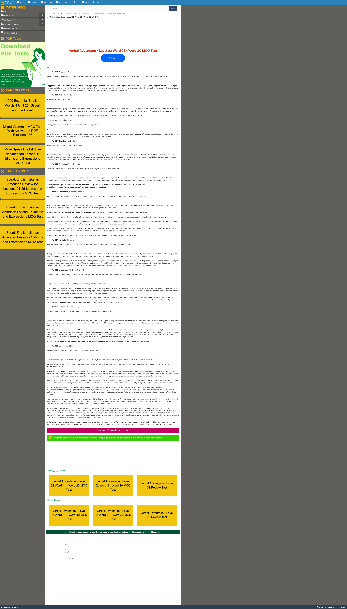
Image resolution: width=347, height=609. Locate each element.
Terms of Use (330, 607)
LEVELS (21, 3)
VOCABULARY (48, 3)
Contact (320, 607)
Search (173, 8)
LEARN (86, 3)
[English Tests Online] (7, 2)
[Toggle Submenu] (42, 15)
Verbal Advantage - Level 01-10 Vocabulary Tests (80, 13)
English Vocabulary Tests (58, 13)
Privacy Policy (341, 607)
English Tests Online (12, 607)
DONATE (98, 3)
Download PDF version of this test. (113, 430)
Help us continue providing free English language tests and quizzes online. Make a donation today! (108, 437)
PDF (77, 3)
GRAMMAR (33, 3)
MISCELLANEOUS (64, 3)
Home (48, 13)
